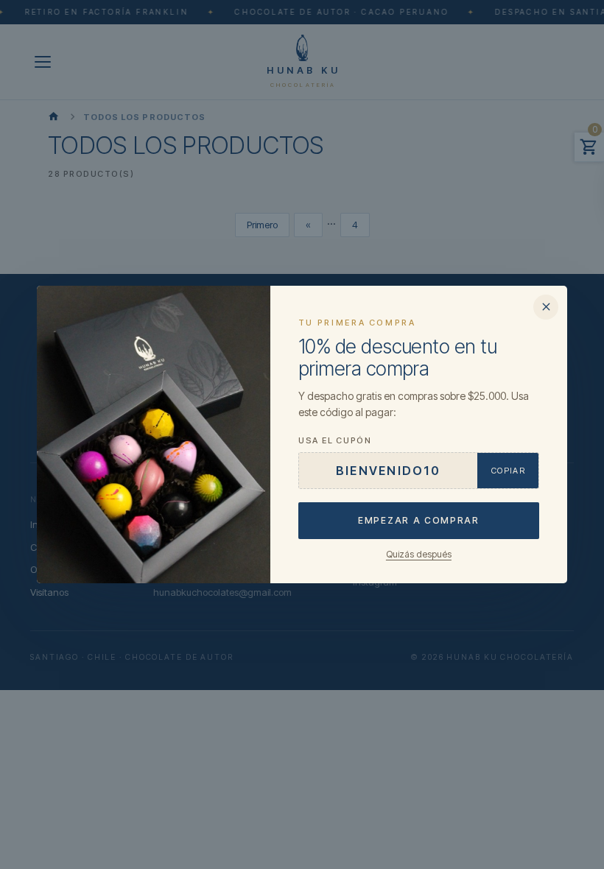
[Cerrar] (545, 307)
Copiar (508, 470)
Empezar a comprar (419, 520)
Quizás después (419, 554)
